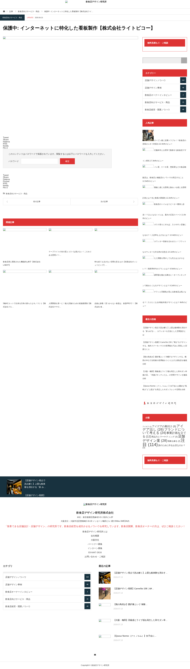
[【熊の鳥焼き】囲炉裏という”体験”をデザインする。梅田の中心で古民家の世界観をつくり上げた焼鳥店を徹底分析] (105, 609)
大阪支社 (64, 521)
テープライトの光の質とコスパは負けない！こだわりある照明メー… (70, 253)
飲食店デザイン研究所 (100, 665)
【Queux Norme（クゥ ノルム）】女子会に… (135, 636)
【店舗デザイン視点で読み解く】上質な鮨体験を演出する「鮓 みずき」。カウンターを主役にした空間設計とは (164, 331)
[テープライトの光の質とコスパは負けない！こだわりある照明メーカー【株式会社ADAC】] (70, 238)
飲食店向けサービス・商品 (12, 17)
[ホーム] (4, 11)
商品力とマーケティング (165, 436)
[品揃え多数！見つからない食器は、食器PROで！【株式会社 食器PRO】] (116, 285)
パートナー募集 (95, 544)
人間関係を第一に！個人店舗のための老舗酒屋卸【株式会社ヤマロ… (70, 305)
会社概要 (95, 536)
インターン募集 (95, 548)
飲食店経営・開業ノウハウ (164, 109)
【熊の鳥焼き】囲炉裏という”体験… (131, 604)
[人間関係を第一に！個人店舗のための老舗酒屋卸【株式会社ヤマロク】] (70, 285)
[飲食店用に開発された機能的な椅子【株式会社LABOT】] (24, 243)
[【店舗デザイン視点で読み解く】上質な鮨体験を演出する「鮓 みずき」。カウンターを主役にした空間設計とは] (105, 578)
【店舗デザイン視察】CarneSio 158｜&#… (134, 588)
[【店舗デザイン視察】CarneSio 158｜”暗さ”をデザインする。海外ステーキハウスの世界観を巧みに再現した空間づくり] (105, 593)
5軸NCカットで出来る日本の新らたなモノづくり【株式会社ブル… (24, 305)
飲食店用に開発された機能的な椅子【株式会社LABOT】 (21, 263)
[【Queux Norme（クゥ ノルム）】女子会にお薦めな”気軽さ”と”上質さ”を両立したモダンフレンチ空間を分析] (105, 641)
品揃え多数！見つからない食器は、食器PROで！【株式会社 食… (116, 305)
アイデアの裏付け (164, 426)
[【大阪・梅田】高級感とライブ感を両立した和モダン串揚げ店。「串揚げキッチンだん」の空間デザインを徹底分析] (105, 625)
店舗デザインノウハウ (165, 80)
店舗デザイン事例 (164, 88)
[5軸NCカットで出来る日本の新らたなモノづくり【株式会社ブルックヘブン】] (24, 285)
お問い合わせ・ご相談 (95, 556)
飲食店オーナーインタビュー (164, 95)
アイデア (147, 426)
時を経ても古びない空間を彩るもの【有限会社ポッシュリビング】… (116, 263)
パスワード (13, 161)
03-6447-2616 (95, 552)
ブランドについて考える (163, 431)
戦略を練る (174, 441)
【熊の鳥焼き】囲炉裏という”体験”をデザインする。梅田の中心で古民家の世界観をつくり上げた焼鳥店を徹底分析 (164, 360)
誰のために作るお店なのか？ (163, 446)
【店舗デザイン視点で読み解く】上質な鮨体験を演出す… (141, 573)
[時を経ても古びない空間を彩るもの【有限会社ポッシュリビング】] (116, 243)
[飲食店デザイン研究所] (95, 4)
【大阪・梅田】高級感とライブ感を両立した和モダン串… (141, 620)
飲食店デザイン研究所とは (95, 531)
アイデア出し (163, 427)
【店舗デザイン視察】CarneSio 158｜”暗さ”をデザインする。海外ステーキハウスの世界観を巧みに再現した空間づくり (164, 345)
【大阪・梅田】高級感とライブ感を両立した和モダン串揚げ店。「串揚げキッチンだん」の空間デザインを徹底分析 (164, 375)
